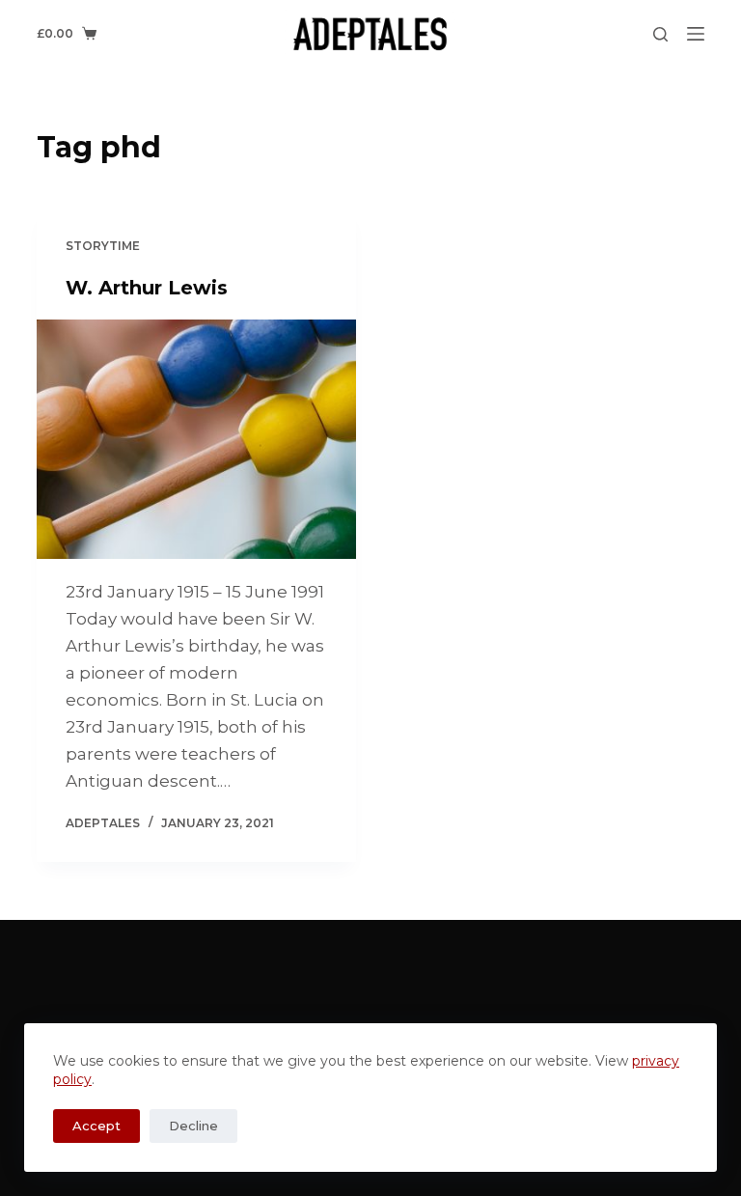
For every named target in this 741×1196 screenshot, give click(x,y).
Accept (96, 1125)
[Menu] (695, 33)
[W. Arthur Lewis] (196, 439)
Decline (193, 1125)
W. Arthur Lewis (147, 287)
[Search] (660, 34)
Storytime (103, 245)
